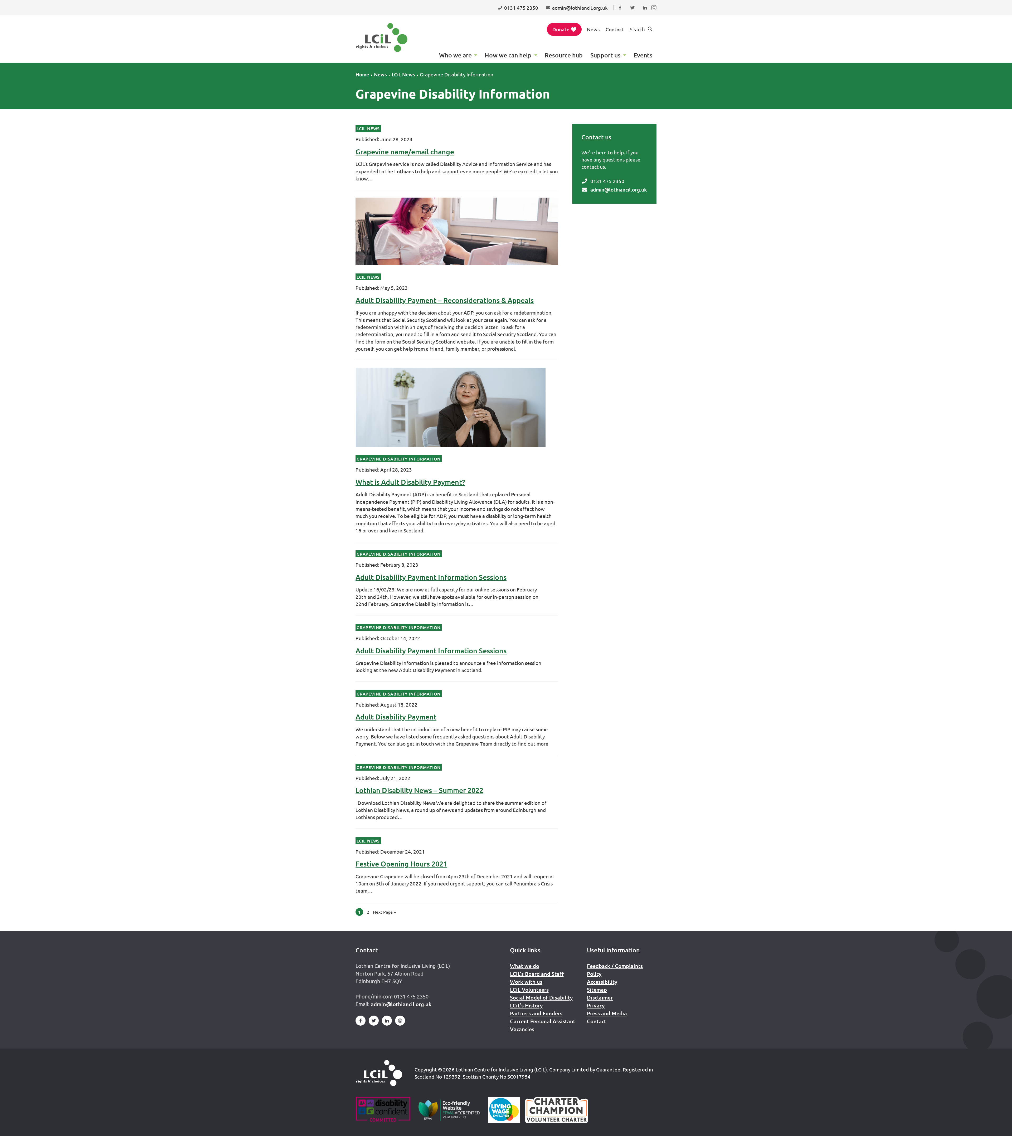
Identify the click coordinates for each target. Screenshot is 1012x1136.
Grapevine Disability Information (456, 74)
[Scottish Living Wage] (504, 1110)
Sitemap (597, 989)
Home (362, 74)
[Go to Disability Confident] (383, 1110)
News (593, 29)
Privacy (596, 1005)
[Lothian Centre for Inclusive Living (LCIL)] (382, 37)
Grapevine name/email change (405, 151)
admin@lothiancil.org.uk (618, 189)
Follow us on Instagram (655, 12)
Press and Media (607, 1013)
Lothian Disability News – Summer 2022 (419, 790)
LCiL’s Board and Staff (537, 973)
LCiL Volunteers (529, 989)
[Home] (379, 1073)
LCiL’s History (526, 1005)
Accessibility (602, 981)
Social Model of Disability (541, 997)
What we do (524, 965)
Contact (615, 29)
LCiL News (403, 74)
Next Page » (384, 911)
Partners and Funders (536, 1013)
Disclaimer (600, 997)
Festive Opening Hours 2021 (401, 863)
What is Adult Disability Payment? (410, 481)
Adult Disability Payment (396, 716)
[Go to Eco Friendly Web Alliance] (449, 1110)
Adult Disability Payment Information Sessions (431, 576)
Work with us (526, 981)
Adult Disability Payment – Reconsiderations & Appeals (445, 300)
